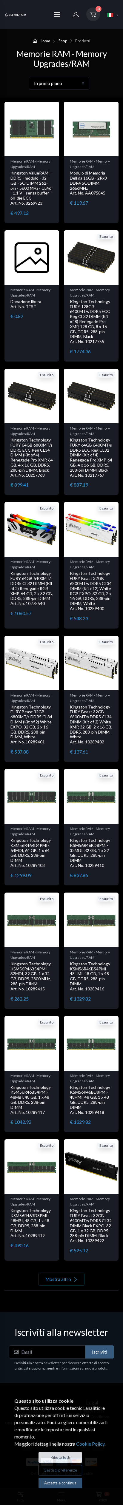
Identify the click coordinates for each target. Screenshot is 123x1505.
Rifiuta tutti (60, 1457)
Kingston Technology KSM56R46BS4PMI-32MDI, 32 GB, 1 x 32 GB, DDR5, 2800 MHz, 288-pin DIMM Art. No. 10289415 (30, 976)
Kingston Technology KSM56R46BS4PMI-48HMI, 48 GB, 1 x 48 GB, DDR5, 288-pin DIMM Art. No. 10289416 (90, 976)
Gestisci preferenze (60, 1470)
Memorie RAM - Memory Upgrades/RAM (30, 164)
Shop (63, 40)
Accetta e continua (60, 1483)
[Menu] (57, 14)
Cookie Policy (90, 1444)
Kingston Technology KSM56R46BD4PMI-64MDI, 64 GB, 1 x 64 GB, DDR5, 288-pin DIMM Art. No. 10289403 (30, 853)
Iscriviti (99, 1352)
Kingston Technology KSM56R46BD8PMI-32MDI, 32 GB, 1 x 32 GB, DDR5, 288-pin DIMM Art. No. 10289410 (90, 853)
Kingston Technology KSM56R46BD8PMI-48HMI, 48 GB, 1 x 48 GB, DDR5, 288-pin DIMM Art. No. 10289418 (90, 1100)
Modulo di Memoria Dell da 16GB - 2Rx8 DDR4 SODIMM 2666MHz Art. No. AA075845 (88, 182)
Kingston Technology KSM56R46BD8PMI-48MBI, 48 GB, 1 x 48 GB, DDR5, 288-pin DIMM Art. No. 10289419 (30, 1223)
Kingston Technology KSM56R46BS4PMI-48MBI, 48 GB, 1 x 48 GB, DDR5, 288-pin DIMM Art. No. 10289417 (30, 1100)
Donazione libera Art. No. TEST (25, 304)
